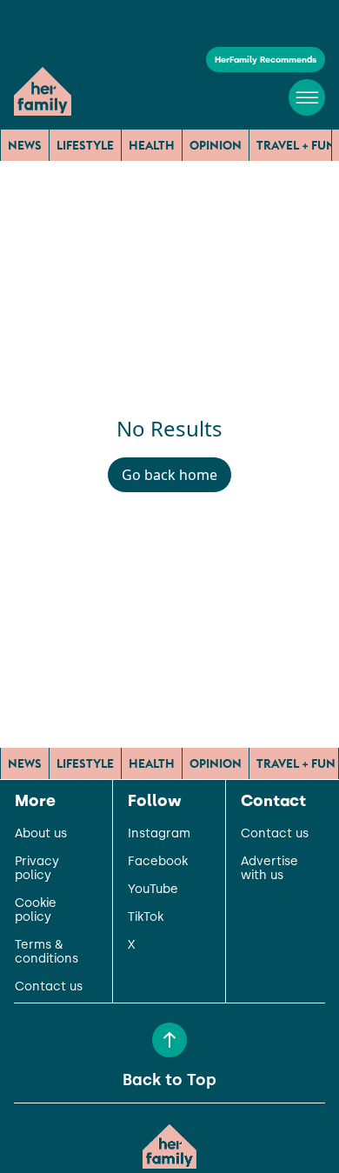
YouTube (153, 889)
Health (152, 145)
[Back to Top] (169, 1040)
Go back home (169, 474)
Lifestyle (85, 145)
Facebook (158, 862)
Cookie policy (35, 910)
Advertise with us (269, 869)
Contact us (49, 987)
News (25, 145)
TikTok (145, 917)
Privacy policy (37, 869)
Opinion (215, 145)
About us (41, 834)
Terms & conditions (46, 952)
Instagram (159, 834)
